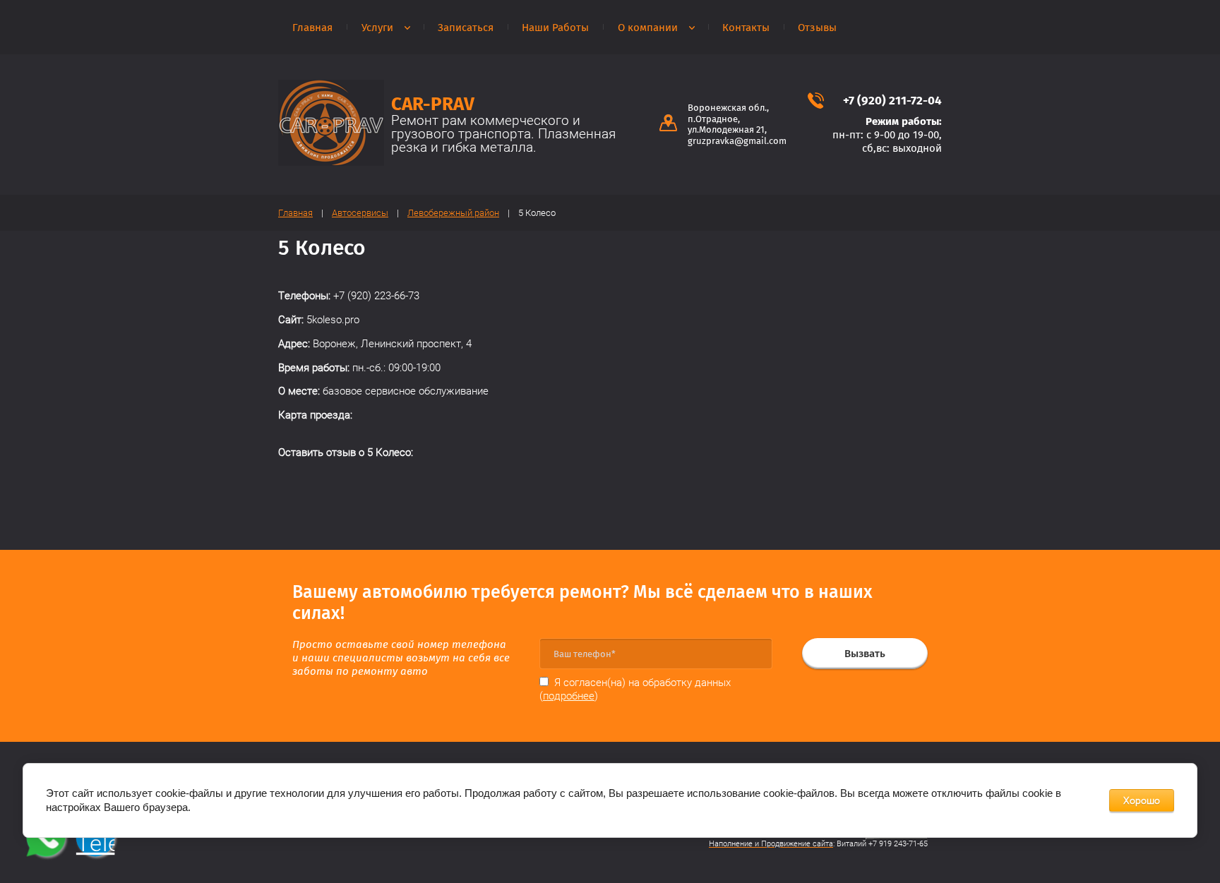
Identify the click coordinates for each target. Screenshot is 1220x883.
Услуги (377, 27)
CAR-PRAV (432, 104)
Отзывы (817, 27)
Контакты (746, 27)
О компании (648, 27)
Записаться (466, 27)
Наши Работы (555, 27)
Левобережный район (453, 212)
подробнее (568, 696)
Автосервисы (360, 212)
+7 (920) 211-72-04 (892, 100)
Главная (312, 27)
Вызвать (864, 653)
